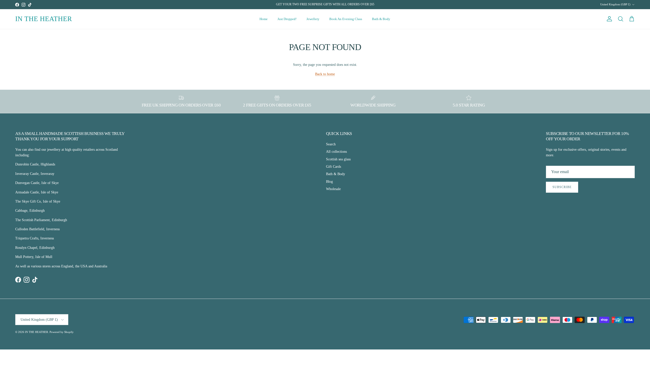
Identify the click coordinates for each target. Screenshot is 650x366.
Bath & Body (381, 19)
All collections (336, 152)
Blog (329, 182)
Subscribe (562, 187)
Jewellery (312, 19)
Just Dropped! (287, 19)
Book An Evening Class (345, 19)
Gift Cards (333, 167)
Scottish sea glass (338, 159)
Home (263, 19)
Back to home (325, 74)
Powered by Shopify (62, 331)
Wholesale (333, 189)
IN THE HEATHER (36, 331)
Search (331, 144)
